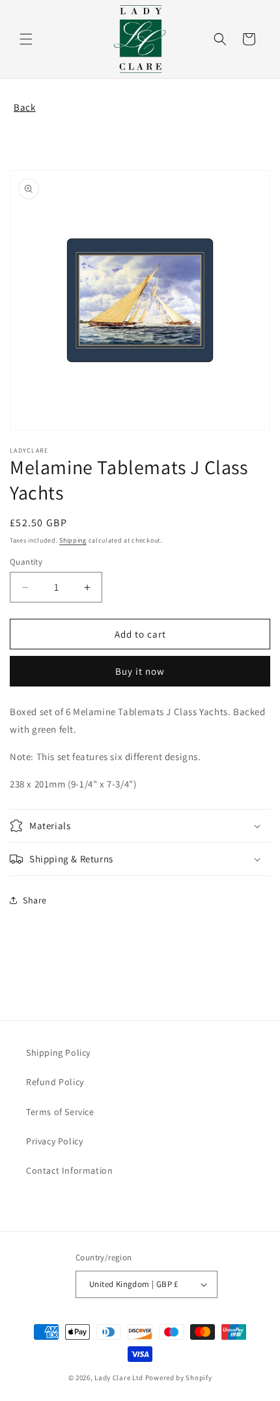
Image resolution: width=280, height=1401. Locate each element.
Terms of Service (60, 1112)
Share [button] (35, 900)
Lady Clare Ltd (118, 1377)
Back (24, 107)
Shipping (73, 540)
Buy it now (140, 671)
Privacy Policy (54, 1141)
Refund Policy (55, 1082)
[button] (26, 39)
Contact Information (69, 1170)
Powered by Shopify (178, 1377)
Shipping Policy (58, 1052)
